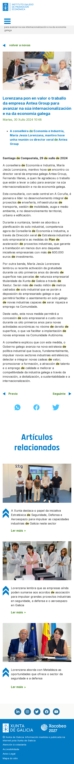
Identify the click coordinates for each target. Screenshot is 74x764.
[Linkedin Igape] (17, 712)
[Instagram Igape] (27, 712)
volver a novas (19, 45)
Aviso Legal (9, 753)
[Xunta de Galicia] (18, 728)
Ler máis (17, 530)
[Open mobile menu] (7, 21)
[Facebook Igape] (46, 712)
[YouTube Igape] (56, 712)
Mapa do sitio (10, 758)
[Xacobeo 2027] (53, 728)
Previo (13, 393)
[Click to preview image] (37, 70)
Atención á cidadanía (14, 744)
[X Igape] (37, 712)
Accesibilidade (11, 749)
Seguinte (59, 393)
